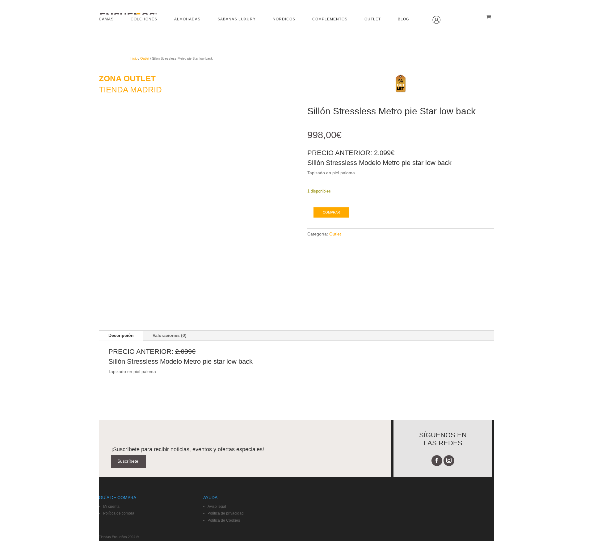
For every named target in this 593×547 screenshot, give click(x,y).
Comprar (331, 212)
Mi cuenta (111, 506)
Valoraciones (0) (170, 335)
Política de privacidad (226, 513)
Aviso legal (217, 506)
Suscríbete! (128, 461)
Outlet (144, 58)
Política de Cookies (224, 520)
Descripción (121, 335)
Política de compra (118, 513)
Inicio (133, 58)
